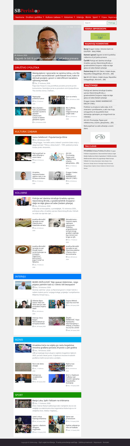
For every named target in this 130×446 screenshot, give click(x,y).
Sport (19, 395)
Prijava (104, 17)
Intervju (80, 17)
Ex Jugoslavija (101, 158)
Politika (101, 151)
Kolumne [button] (68, 17)
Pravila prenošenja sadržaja (66, 442)
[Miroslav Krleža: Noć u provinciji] (75, 27)
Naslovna (19, 17)
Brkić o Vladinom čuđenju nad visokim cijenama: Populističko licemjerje (73, 379)
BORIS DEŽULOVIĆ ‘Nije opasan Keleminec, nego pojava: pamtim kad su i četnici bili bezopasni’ (55, 283)
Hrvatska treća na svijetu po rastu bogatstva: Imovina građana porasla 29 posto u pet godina (54, 346)
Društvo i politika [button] (34, 17)
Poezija (105, 163)
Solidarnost (103, 166)
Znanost (98, 166)
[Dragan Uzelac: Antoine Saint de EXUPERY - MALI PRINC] (78, 27)
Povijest (113, 151)
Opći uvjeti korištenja (47, 442)
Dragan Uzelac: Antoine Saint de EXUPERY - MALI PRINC (98, 50)
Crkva (110, 161)
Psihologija (100, 163)
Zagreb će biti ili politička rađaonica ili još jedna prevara (46, 58)
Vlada (107, 158)
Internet (108, 166)
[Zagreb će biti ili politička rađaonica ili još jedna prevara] (71, 27)
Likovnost (96, 163)
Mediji (85, 156)
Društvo (107, 151)
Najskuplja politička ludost (38, 97)
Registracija (112, 17)
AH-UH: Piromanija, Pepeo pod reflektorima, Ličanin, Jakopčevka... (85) (72, 158)
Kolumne (21, 192)
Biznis (88, 17)
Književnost (91, 156)
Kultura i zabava (26, 131)
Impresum (98, 442)
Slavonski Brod (102, 154)
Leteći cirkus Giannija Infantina (39, 418)
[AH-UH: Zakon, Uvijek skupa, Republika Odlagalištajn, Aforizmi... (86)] (67, 27)
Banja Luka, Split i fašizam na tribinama (50, 400)
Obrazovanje (110, 163)
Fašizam (86, 161)
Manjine (107, 161)
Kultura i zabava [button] (53, 17)
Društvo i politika (27, 67)
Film (90, 161)
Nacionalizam (98, 161)
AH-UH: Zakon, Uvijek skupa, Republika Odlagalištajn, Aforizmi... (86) (99, 72)
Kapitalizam (102, 156)
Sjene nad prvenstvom (70, 418)
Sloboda (85, 168)
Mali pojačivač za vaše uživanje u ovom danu (38, 155)
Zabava (89, 166)
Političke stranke (111, 156)
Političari (86, 154)
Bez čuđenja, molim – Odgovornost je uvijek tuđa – (72, 111)
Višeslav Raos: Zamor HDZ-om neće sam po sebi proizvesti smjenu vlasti (39, 305)
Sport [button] (95, 17)
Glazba (103, 161)
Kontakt (106, 442)
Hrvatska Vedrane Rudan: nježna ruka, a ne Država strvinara (39, 175)
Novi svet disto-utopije (38, 365)
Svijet (114, 154)
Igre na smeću (71, 96)
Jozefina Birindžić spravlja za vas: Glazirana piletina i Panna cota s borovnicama (72, 250)
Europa (111, 158)
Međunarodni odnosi (90, 158)
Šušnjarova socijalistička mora (37, 377)
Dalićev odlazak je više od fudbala (73, 426)
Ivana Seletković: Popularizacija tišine (49, 137)
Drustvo (112, 166)
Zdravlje (91, 163)
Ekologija (86, 166)
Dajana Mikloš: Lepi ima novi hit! (72, 302)
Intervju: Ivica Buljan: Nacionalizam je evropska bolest (38, 321)
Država (95, 151)
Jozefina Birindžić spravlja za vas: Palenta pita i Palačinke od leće (39, 222)
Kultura (110, 154)
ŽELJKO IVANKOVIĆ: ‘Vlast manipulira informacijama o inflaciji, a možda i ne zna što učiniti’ (73, 323)
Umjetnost (94, 166)
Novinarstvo (86, 163)
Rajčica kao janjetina (70, 365)
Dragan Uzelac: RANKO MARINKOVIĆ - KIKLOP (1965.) (72, 175)
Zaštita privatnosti (85, 442)
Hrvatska (88, 150)
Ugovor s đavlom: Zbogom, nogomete (39, 427)
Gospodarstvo (93, 154)
